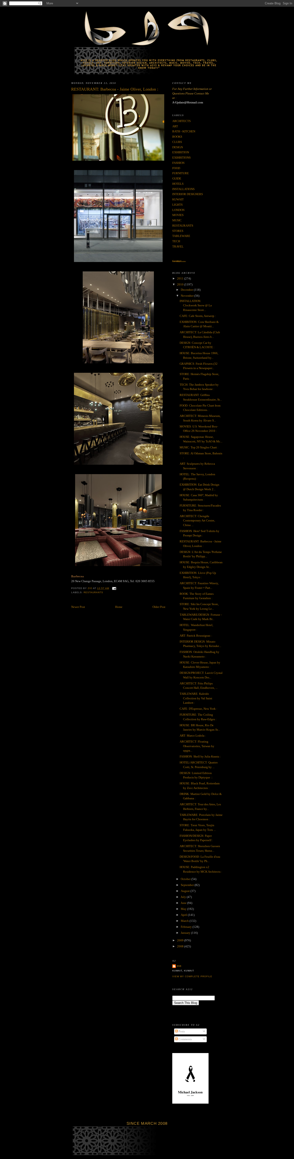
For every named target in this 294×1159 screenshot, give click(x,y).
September (188, 885)
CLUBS (177, 142)
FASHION (178, 163)
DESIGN (177, 147)
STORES (177, 231)
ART (175, 126)
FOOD (176, 168)
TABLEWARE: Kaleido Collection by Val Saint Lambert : (196, 698)
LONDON (178, 210)
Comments (185, 1039)
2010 (180, 284)
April (184, 915)
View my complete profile (192, 976)
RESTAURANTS (93, 592)
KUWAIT (178, 199)
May (184, 909)
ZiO (179, 966)
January (186, 932)
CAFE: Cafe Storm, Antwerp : (198, 316)
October (186, 879)
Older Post (159, 607)
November (187, 295)
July (184, 897)
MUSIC (177, 220)
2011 (180, 278)
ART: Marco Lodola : (193, 735)
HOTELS (178, 183)
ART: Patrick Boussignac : (196, 635)
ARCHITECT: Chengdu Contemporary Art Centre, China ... (197, 520)
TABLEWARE (181, 236)
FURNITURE (180, 173)
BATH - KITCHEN (183, 131)
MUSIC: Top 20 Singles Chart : (199, 447)
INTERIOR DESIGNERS (187, 194)
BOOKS (177, 136)
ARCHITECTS (181, 121)
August (185, 891)
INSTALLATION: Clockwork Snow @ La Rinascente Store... (196, 305)
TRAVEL (178, 246)
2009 (180, 940)
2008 (180, 946)
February (186, 926)
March (185, 921)
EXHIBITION (180, 152)
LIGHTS (177, 204)
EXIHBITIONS (181, 157)
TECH (176, 241)
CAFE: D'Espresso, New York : (198, 708)
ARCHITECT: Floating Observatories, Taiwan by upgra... (197, 746)
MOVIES (178, 215)
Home (118, 607)
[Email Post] (114, 588)
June (184, 903)
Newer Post (78, 607)
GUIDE (176, 178)
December (187, 289)
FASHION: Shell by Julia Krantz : (200, 756)
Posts (181, 1031)
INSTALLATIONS (183, 189)
